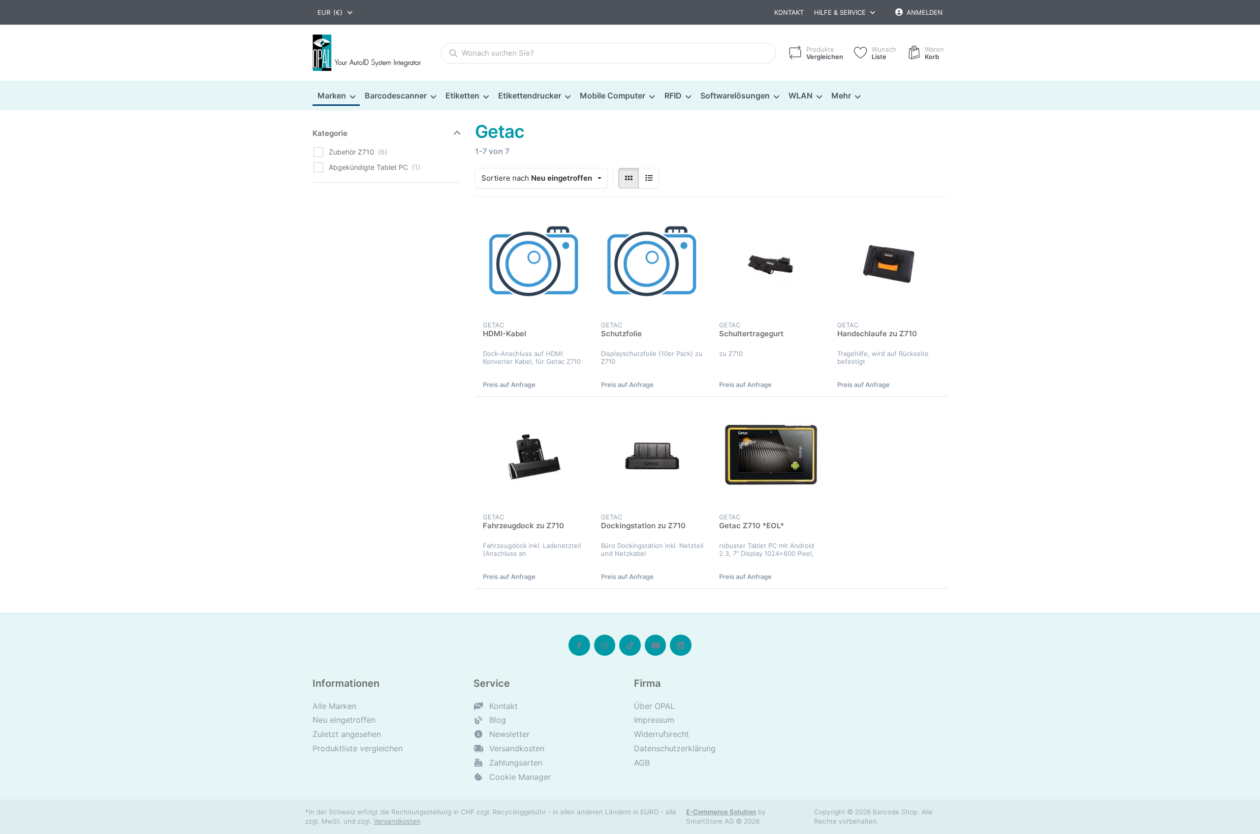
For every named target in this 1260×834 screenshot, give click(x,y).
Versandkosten (397, 821)
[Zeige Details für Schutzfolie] (652, 264)
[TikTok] (630, 645)
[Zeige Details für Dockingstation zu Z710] (652, 456)
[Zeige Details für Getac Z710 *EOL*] (770, 456)
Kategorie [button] (330, 133)
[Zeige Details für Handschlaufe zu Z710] (888, 264)
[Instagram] (605, 645)
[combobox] (336, 12)
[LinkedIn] (681, 645)
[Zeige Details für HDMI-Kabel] (534, 264)
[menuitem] (336, 96)
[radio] (628, 178)
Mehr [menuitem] (841, 95)
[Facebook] (579, 645)
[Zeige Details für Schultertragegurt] (770, 264)
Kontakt (789, 12)
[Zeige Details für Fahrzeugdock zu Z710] (534, 456)
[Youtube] (655, 645)
